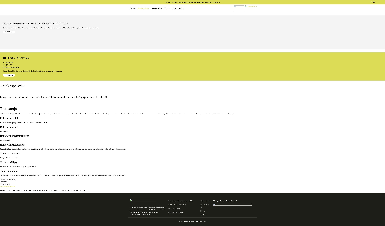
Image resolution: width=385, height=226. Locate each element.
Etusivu (132, 8)
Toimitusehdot (156, 8)
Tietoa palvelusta (179, 8)
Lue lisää (9, 32)
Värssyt (167, 8)
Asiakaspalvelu (143, 8)
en (374, 2)
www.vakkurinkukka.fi (7, 186)
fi (371, 2)
